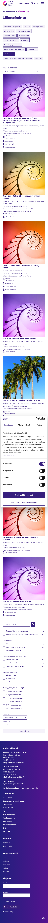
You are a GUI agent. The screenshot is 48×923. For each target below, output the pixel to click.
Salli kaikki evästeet (24, 495)
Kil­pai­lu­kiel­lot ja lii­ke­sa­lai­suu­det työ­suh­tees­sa (22, 196)
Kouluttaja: (7, 714)
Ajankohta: (6, 721)
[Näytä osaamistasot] (43, 659)
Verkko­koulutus (11, 682)
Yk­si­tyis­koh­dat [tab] (24, 425)
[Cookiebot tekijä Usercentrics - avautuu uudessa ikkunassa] (35, 418)
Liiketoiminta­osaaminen (15, 666)
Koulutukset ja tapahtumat (15, 647)
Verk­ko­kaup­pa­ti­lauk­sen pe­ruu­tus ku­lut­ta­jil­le (20, 788)
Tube (8, 864)
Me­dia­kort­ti (7, 831)
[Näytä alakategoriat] (43, 644)
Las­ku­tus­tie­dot (9, 781)
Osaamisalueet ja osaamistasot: (14, 656)
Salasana (6, 892)
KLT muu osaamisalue (14, 691)
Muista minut (10, 901)
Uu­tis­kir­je (6, 871)
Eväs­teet (6, 828)
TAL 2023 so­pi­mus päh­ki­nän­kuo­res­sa (19, 338)
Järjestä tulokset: (10, 67)
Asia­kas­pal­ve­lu (9, 818)
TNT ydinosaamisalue (14, 708)
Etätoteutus (10, 678)
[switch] (42, 471)
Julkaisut (9, 644)
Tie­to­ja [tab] (39, 425)
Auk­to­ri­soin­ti (8, 807)
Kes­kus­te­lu (7, 846)
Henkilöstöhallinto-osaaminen (17, 663)
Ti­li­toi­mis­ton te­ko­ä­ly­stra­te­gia (17, 601)
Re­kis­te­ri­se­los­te (9, 824)
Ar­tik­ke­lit (6, 842)
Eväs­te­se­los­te (8, 455)
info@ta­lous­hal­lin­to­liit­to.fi (13, 762)
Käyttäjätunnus (8, 883)
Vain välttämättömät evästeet (24, 502)
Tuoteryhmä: (7, 640)
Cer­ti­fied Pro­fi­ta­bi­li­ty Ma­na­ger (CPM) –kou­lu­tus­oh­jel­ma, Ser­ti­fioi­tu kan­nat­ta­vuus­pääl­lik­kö (21, 120)
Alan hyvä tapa (9, 814)
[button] (33, 624)
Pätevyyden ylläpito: (10, 687)
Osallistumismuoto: (10, 672)
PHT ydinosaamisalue (14, 701)
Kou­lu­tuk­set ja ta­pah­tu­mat (14, 801)
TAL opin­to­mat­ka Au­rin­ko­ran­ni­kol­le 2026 (21, 400)
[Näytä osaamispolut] (43, 631)
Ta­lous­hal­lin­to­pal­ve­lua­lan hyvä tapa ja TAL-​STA (20, 538)
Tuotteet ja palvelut (13, 650)
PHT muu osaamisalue (14, 698)
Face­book (6, 857)
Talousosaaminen (12, 659)
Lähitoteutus (11, 675)
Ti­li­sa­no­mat (24, 3)
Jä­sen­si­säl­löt (8, 797)
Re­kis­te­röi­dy (8, 912)
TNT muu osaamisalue (14, 705)
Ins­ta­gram (7, 868)
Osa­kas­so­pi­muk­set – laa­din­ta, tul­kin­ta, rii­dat (21, 266)
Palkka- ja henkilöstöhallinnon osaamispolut (22, 634)
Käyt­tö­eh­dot (8, 821)
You (4, 864)
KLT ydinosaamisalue (14, 694)
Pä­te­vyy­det (7, 811)
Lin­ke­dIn (6, 861)
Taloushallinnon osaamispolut (17, 631)
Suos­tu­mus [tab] (8, 425)
